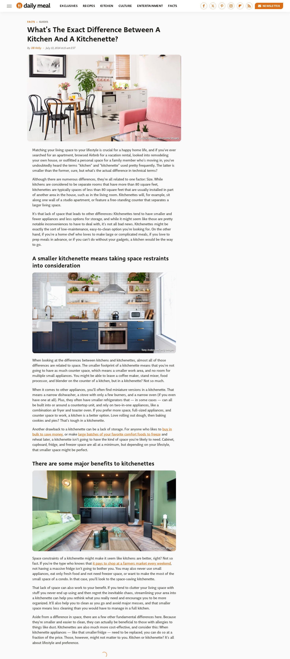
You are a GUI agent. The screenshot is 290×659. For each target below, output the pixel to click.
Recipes (89, 6)
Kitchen (106, 6)
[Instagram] (231, 6)
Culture (125, 6)
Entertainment (150, 6)
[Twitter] (213, 6)
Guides (43, 22)
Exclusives (69, 6)
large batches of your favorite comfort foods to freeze (119, 434)
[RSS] (249, 6)
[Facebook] (203, 6)
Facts (172, 6)
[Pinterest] (222, 6)
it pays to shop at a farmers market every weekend (132, 563)
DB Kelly (36, 48)
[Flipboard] (240, 6)
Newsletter (271, 6)
